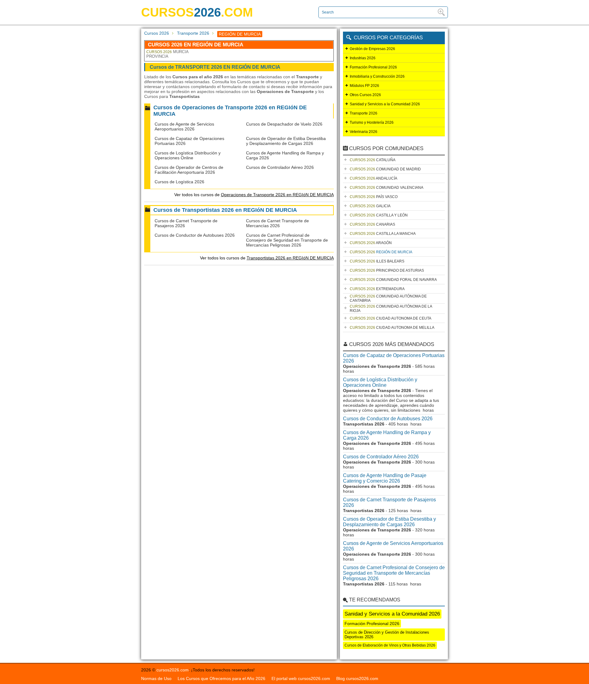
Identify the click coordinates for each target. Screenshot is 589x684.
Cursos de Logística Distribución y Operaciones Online (188, 155)
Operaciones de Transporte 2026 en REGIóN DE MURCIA (277, 194)
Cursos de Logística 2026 (179, 181)
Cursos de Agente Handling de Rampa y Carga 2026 (387, 435)
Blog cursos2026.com (357, 678)
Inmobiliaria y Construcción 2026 (377, 76)
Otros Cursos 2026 (365, 95)
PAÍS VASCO (374, 197)
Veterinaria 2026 (363, 132)
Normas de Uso (156, 678)
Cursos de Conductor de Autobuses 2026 (195, 235)
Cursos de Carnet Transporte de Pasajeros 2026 (389, 502)
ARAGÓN (371, 243)
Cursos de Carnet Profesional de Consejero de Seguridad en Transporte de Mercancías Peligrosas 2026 (287, 240)
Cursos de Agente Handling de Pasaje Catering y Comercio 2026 (384, 478)
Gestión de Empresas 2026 (372, 49)
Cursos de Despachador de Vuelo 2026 (284, 124)
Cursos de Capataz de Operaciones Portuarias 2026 (394, 358)
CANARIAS (372, 224)
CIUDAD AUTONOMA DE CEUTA (390, 318)
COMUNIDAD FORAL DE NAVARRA (393, 280)
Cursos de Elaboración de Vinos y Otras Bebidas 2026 (390, 645)
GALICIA (370, 206)
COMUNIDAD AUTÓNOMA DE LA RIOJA (391, 308)
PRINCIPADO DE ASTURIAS (387, 270)
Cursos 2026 (156, 33)
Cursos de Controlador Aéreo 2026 (280, 167)
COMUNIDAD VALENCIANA (386, 187)
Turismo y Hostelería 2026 (372, 122)
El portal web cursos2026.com (300, 678)
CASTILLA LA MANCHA (383, 233)
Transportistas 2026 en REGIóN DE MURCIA (290, 257)
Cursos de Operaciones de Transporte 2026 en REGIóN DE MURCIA (230, 110)
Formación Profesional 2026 (373, 67)
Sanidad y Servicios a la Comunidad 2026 (385, 104)
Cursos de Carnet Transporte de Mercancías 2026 (277, 223)
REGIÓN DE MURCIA (381, 252)
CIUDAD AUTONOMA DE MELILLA (392, 327)
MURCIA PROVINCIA (167, 54)
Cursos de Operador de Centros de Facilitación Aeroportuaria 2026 (189, 170)
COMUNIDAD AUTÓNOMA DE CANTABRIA (388, 298)
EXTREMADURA (377, 289)
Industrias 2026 (362, 58)
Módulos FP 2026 (364, 86)
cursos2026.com (172, 669)
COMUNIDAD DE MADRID (385, 169)
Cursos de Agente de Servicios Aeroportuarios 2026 (184, 126)
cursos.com (197, 12)
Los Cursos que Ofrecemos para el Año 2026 (221, 678)
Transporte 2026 (193, 33)
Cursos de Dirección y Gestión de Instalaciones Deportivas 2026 (387, 634)
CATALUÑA (372, 160)
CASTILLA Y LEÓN (379, 215)
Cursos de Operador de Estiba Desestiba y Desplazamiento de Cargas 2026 (286, 141)
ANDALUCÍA (373, 178)
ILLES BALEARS (377, 261)
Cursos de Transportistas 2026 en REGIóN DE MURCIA (225, 210)
